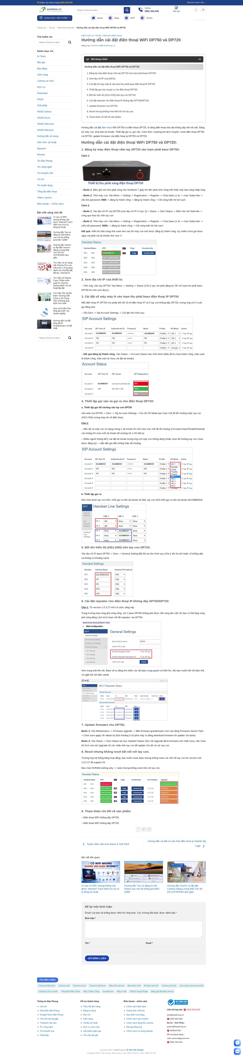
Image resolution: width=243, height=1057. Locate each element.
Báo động (42, 68)
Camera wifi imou (97, 985)
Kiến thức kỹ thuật (66, 28)
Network (41, 148)
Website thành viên (195, 2)
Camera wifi (63, 985)
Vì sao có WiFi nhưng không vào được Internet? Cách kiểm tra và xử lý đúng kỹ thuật (62, 222)
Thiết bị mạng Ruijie (139, 991)
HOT (132, 18)
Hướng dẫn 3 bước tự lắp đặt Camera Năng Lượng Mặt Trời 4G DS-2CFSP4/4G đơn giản (62, 251)
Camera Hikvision (47, 985)
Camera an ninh (45, 81)
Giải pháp (42, 105)
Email (149, 943)
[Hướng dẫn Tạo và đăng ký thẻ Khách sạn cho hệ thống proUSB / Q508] (143, 872)
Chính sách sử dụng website (139, 1031)
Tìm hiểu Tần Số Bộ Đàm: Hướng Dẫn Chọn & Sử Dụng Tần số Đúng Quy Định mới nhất (62, 298)
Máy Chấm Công (91, 991)
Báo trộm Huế (134, 985)
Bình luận (90, 918)
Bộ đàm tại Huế (151, 985)
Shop (116, 18)
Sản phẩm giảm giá (92, 1031)
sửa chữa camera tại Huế (191, 985)
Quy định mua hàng (135, 1014)
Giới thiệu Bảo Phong (49, 1010)
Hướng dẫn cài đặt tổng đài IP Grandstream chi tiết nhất (62, 324)
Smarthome (108, 991)
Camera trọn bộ (169, 985)
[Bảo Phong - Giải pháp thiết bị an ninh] (51, 9)
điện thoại (107, 127)
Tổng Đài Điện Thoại (70, 991)
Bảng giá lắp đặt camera (162, 991)
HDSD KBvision (45, 130)
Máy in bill (121, 991)
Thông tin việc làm (48, 1023)
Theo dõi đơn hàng (91, 1006)
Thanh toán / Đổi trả (135, 1010)
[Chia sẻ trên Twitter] (143, 829)
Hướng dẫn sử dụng (47, 136)
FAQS (40, 99)
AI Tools (41, 56)
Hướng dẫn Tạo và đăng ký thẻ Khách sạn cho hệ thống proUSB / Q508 (62, 236)
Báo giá (41, 62)
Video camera (44, 197)
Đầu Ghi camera (116, 985)
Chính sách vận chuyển (137, 1019)
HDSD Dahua (44, 111)
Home (99, 18)
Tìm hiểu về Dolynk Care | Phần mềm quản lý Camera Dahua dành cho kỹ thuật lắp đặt (62, 283)
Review (41, 154)
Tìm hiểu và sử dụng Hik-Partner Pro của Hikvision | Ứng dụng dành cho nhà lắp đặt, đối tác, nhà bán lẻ (63, 267)
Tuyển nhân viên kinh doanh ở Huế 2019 (107, 844)
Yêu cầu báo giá (90, 1035)
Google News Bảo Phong (51, 1014)
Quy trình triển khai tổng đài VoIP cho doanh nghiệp (62, 311)
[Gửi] (127, 10)
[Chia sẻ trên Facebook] (138, 829)
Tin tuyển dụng (44, 185)
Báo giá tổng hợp (134, 1027)
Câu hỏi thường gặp (49, 1019)
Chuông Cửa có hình (48, 991)
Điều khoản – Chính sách (50, 203)
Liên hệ (43, 1006)
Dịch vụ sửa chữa (91, 1027)
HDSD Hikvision (45, 124)
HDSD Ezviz (43, 117)
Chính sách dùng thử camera (139, 1023)
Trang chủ (41, 28)
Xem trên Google (136, 1050)
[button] (196, 9)
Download (42, 93)
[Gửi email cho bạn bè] (149, 829)
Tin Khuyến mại (47, 1031)
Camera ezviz (79, 985)
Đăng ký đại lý (89, 1010)
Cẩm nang (42, 74)
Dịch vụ (41, 87)
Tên (87, 943)
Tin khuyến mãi (45, 173)
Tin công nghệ (44, 167)
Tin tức (149, 18)
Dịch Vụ (86, 1014)
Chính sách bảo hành (136, 1006)
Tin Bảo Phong (44, 160)
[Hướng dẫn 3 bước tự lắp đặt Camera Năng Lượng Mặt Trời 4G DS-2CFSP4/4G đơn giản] (186, 872)
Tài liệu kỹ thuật (90, 1023)
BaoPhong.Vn (109, 46)
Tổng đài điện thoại (47, 191)
